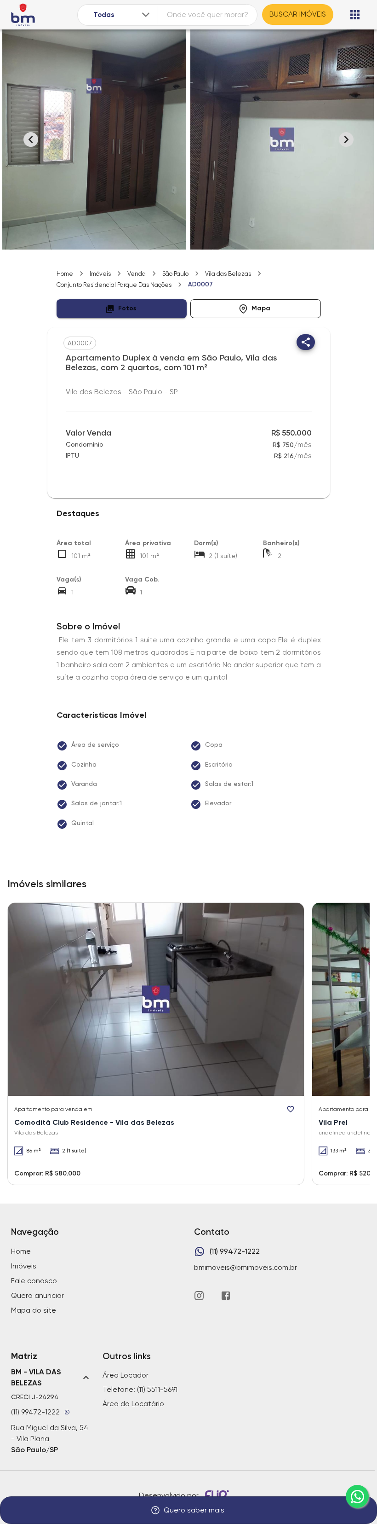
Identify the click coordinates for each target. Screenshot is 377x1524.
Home (65, 273)
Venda (136, 273)
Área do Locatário (133, 1403)
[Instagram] (199, 1296)
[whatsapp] (357, 1496)
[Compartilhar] (306, 342)
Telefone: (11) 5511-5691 (140, 1389)
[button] (122, 308)
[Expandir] (145, 14)
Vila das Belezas (228, 273)
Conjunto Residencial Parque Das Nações (114, 284)
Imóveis (100, 273)
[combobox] (122, 15)
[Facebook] (226, 1296)
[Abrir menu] (355, 15)
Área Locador (126, 1375)
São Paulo (175, 273)
